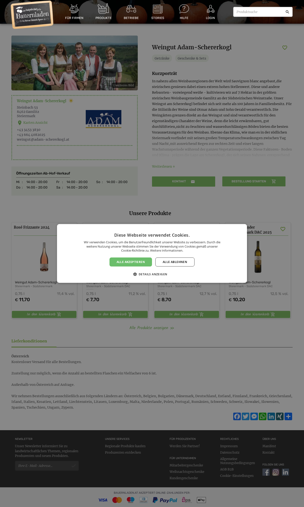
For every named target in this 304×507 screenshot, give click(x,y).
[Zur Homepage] (32, 15)
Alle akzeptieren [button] (131, 262)
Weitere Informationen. (166, 250)
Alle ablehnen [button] (175, 262)
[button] (152, 274)
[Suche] (287, 12)
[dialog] (152, 253)
